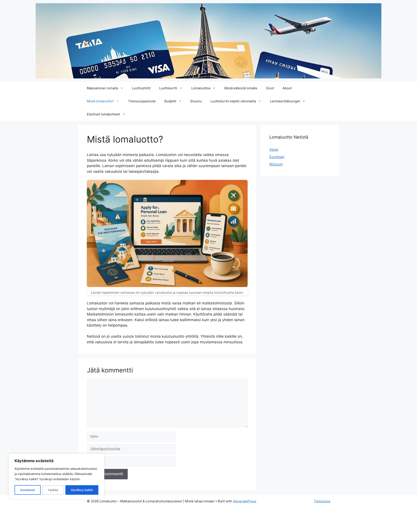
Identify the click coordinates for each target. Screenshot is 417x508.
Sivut (270, 88)
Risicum (276, 164)
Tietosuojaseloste (142, 101)
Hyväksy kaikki (82, 490)
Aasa (273, 149)
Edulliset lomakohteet (103, 114)
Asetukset (27, 490)
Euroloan (277, 157)
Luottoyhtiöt (141, 88)
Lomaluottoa (200, 88)
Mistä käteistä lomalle (240, 88)
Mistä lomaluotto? (100, 101)
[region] (56, 476)
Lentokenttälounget (285, 101)
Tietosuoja (322, 501)
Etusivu (196, 101)
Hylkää (53, 490)
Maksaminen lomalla (102, 88)
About (287, 88)
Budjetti (170, 101)
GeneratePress (244, 501)
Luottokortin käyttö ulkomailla (233, 101)
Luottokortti (168, 88)
